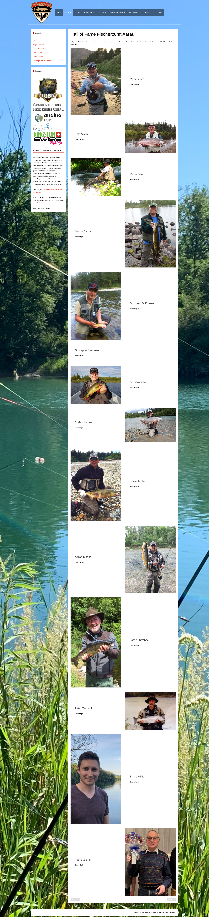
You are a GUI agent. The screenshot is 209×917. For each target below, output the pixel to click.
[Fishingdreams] (48, 89)
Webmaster (41, 203)
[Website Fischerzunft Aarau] (41, 12)
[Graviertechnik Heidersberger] (48, 107)
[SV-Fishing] (48, 138)
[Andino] (48, 117)
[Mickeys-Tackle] (42, 127)
